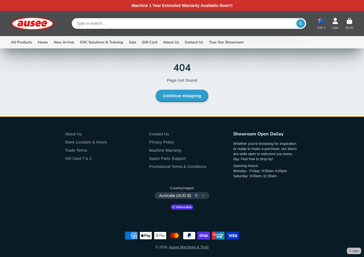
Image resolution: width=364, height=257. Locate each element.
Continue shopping (182, 95)
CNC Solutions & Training (101, 42)
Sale (132, 42)
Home (43, 42)
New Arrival (64, 42)
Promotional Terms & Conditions (177, 166)
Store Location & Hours (86, 142)
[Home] (32, 23)
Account (335, 23)
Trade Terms (76, 150)
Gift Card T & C (78, 158)
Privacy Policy (161, 142)
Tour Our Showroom (226, 42)
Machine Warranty (165, 150)
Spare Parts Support (167, 158)
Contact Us (194, 42)
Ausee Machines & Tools (189, 247)
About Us (171, 42)
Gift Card (149, 42)
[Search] (300, 23)
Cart (349, 23)
